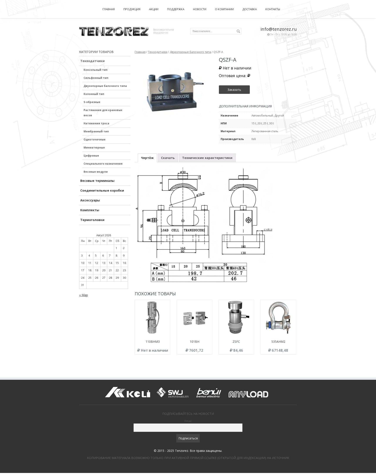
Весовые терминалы (97, 181)
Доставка (249, 9)
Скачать (168, 158)
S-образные (92, 102)
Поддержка (175, 9)
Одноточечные (95, 139)
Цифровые (91, 155)
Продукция (131, 9)
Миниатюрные (94, 147)
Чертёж (147, 158)
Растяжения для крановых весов (103, 112)
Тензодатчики (92, 61)
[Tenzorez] (114, 31)
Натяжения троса (96, 123)
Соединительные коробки (102, 190)
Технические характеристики (207, 158)
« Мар (83, 295)
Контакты (272, 9)
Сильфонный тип (96, 78)
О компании (224, 9)
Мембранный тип (96, 131)
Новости (199, 9)
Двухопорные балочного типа (105, 86)
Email (188, 421)
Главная (108, 9)
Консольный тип (95, 70)
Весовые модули (96, 172)
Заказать (234, 90)
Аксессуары (90, 200)
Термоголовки (92, 220)
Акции (153, 9)
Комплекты (89, 210)
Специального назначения (103, 163)
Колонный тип (94, 94)
